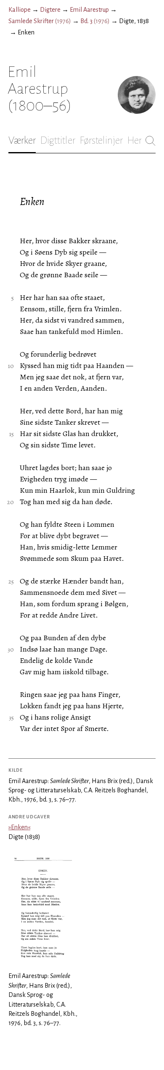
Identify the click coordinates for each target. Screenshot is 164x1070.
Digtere (50, 9)
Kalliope (19, 9)
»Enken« (19, 827)
